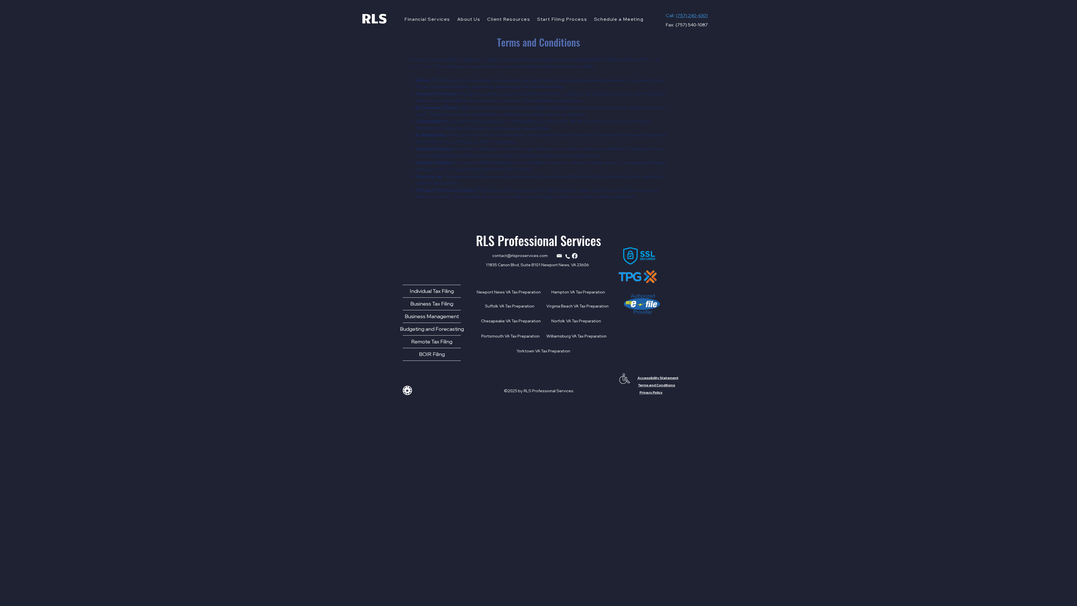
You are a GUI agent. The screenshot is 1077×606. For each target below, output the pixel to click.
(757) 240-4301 (692, 15)
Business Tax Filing (431, 303)
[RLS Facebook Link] (574, 256)
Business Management (432, 316)
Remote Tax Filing (431, 341)
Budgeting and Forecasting (432, 329)
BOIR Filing (432, 354)
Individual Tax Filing (432, 291)
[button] (427, 19)
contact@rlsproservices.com (520, 255)
